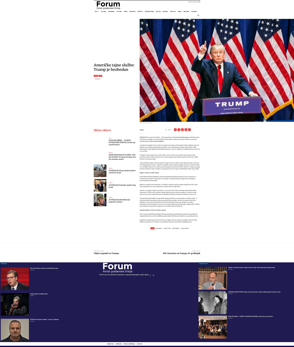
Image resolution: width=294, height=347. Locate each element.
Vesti (96, 76)
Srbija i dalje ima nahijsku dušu (39, 294)
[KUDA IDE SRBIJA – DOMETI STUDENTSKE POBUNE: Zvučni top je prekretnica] (100, 141)
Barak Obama (158, 228)
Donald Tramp (167, 228)
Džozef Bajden (175, 228)
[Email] (189, 129)
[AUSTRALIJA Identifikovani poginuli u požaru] (100, 200)
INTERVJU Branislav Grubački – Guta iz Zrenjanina (44, 319)
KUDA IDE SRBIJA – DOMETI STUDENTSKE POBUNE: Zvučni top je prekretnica (122, 142)
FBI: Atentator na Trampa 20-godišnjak (181, 253)
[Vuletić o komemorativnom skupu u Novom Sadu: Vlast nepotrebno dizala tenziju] (212, 278)
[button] (198, 15)
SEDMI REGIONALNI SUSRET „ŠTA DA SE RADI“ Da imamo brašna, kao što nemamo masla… (122, 157)
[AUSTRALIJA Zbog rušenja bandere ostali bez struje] (100, 170)
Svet (100, 76)
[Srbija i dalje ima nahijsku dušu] (15, 304)
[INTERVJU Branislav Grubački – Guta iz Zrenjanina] (15, 330)
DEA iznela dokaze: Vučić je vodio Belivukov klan (44, 268)
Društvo (110, 152)
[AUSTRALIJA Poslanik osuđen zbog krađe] (100, 185)
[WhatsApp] (185, 129)
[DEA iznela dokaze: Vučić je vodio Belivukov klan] (15, 279)
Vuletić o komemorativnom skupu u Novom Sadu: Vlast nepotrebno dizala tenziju (251, 267)
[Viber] (182, 129)
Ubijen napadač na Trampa (106, 253)
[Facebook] (175, 129)
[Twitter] (178, 129)
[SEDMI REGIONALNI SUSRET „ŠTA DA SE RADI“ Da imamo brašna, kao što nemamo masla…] (100, 156)
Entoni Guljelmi (185, 228)
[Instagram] (153, 275)
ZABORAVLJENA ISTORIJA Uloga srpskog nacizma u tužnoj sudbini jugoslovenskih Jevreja (254, 292)
